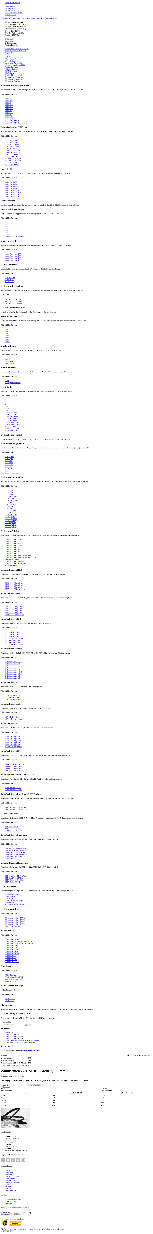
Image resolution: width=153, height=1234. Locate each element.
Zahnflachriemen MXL (13, 1038)
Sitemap (8, 1188)
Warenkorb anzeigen (32, 1050)
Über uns (8, 1174)
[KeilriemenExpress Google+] (13, 1161)
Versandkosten (6, 1087)
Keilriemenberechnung (13, 1199)
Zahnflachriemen (11, 1034)
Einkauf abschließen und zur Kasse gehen (15, 1065)
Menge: (3, 1085)
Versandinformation (12, 1176)
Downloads (9, 1203)
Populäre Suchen (11, 1190)
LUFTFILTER (10, 15)
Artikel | (7, 1046)
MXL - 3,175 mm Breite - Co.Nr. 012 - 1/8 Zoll (22, 1040)
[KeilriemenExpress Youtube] (8, 1161)
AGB (7, 1184)
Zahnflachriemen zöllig (13, 1036)
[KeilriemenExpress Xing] (18, 1161)
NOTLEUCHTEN (12, 9)
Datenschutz (9, 1186)
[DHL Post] (15, 1225)
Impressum (9, 1172)
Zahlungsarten (10, 1178)
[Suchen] (28, 1025)
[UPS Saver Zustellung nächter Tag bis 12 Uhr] (4, 1225)
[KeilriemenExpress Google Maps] (23, 1161)
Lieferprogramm (11, 1201)
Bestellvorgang (10, 1180)
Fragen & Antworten (12, 1182)
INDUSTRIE (10, 7)
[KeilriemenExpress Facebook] (3, 1161)
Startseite (8, 1032)
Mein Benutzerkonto (12, 3)
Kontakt (8, 1170)
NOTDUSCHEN (11, 11)
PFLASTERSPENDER (14, 13)
